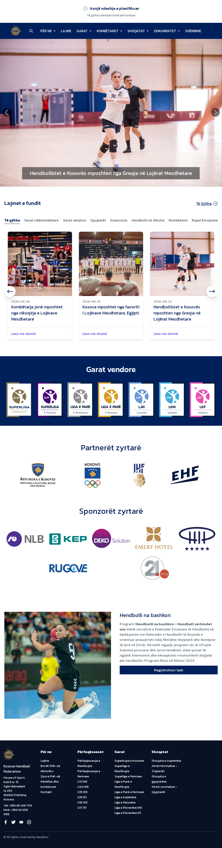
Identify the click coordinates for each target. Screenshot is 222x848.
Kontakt (46, 792)
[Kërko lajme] (31, 31)
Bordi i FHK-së (50, 766)
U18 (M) (82, 802)
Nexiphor (42, 837)
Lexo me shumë (23, 333)
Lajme (45, 760)
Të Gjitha (204, 203)
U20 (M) (82, 787)
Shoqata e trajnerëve (166, 760)
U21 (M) (82, 781)
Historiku (47, 771)
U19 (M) (82, 792)
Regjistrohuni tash (168, 670)
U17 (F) (81, 807)
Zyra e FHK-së (50, 776)
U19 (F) (82, 797)
